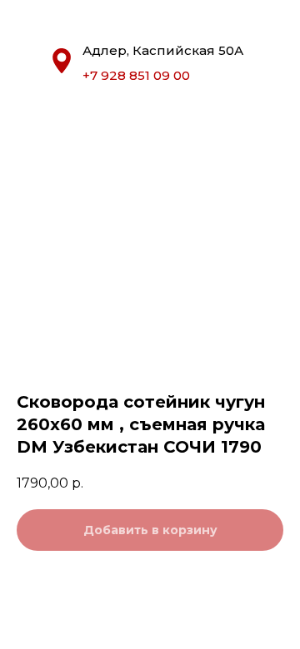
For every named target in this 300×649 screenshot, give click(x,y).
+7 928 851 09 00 (136, 75)
